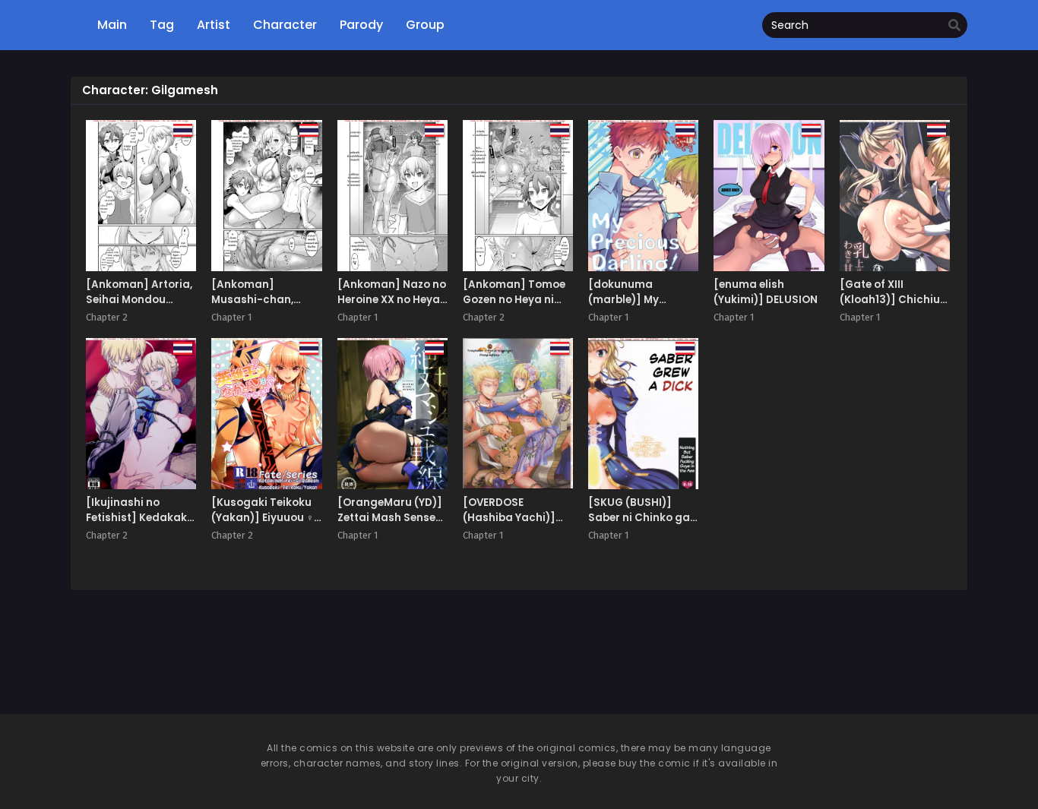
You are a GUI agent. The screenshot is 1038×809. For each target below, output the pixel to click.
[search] (954, 26)
